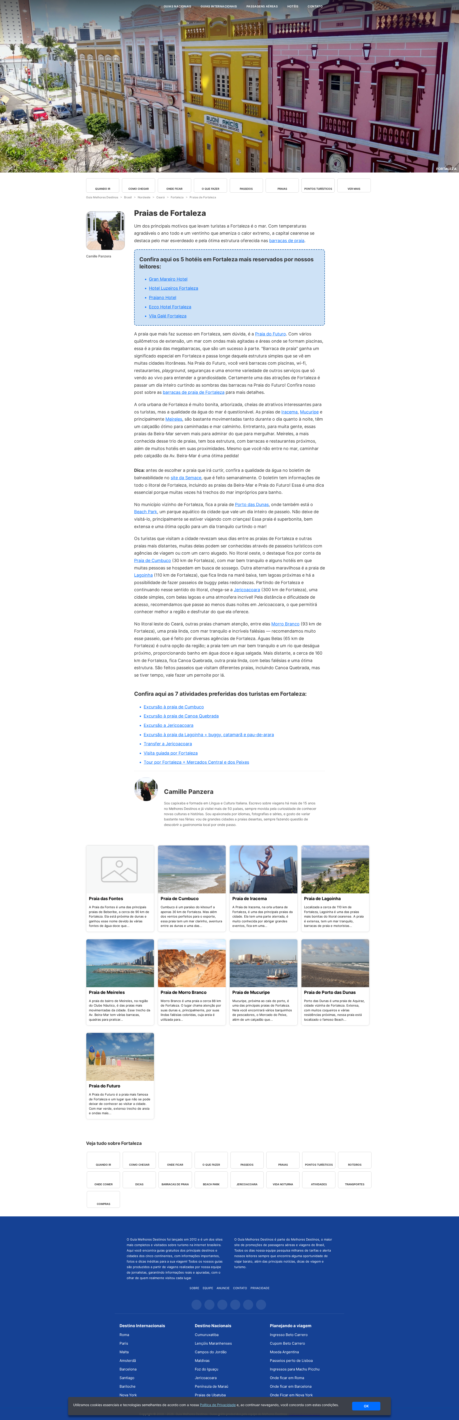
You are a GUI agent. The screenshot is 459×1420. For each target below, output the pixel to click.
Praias (282, 188)
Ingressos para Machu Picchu (295, 1369)
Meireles (173, 419)
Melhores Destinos (283, 1226)
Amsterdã (128, 1360)
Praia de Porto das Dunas (330, 992)
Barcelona (128, 1369)
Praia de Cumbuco (152, 560)
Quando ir (102, 188)
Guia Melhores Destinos (131, 6)
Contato (315, 6)
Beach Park (145, 511)
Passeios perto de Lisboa (291, 1360)
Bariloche (128, 1386)
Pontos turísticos (318, 188)
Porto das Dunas (252, 504)
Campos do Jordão (211, 1352)
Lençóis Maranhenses (213, 1343)
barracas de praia (286, 240)
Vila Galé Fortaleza (167, 315)
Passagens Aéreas (262, 6)
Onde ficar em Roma (287, 1377)
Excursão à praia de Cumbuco (174, 706)
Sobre (194, 1288)
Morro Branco (285, 623)
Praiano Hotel (162, 297)
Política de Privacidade (218, 1405)
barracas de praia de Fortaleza (193, 392)
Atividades (319, 1184)
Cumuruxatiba (207, 1334)
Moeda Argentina (284, 1352)
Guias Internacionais (219, 6)
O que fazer (210, 188)
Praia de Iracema (249, 898)
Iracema (289, 411)
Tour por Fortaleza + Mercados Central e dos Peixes (196, 762)
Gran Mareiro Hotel (168, 279)
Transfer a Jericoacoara (168, 743)
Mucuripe (309, 411)
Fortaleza (446, 169)
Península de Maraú (211, 1386)
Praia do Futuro (270, 333)
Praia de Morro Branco (184, 992)
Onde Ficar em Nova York (291, 1395)
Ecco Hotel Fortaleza (170, 306)
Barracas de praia (175, 1184)
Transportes (354, 1184)
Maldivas (202, 1360)
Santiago (127, 1377)
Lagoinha (143, 575)
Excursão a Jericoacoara (168, 725)
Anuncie (223, 1288)
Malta (124, 1352)
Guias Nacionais (177, 6)
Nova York (128, 1395)
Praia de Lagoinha (322, 898)
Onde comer (103, 1184)
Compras (103, 1204)
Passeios (246, 188)
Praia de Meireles (107, 992)
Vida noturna (283, 1184)
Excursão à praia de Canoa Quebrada (181, 715)
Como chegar (138, 188)
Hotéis (292, 6)
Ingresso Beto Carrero (289, 1334)
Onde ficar (174, 188)
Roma (124, 1334)
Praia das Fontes (106, 898)
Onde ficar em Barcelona (290, 1386)
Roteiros (354, 1164)
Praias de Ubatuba (210, 1395)
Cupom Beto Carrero (287, 1343)
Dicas (139, 1184)
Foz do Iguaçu (206, 1369)
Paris (124, 1343)
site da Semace (186, 477)
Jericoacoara (247, 589)
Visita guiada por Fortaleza (171, 753)
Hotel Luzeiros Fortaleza (173, 288)
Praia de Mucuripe (251, 992)
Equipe (208, 1288)
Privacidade (260, 1288)
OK (366, 1406)
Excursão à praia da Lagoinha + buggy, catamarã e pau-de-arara (209, 734)
